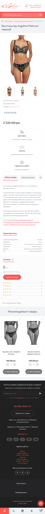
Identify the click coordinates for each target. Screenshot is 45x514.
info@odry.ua (22, 434)
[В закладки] (20, 321)
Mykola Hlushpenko (26, 501)
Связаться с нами (22, 413)
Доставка (22, 136)
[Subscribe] (40, 393)
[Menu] (4, 511)
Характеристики (28, 177)
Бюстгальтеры (9, 21)
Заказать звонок (35, 7)
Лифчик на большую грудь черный (22, 225)
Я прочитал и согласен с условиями (24, 398)
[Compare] (22, 511)
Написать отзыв (12, 277)
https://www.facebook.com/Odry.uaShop (17, 473)
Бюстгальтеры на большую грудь (24, 21)
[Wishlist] (31, 511)
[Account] (13, 511)
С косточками (28, 244)
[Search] (40, 15)
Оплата (22, 151)
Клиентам (20, 398)
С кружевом (38, 244)
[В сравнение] (20, 318)
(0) (9, 107)
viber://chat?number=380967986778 (28, 473)
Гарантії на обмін (22, 166)
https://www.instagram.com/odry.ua (22, 473)
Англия (39, 240)
